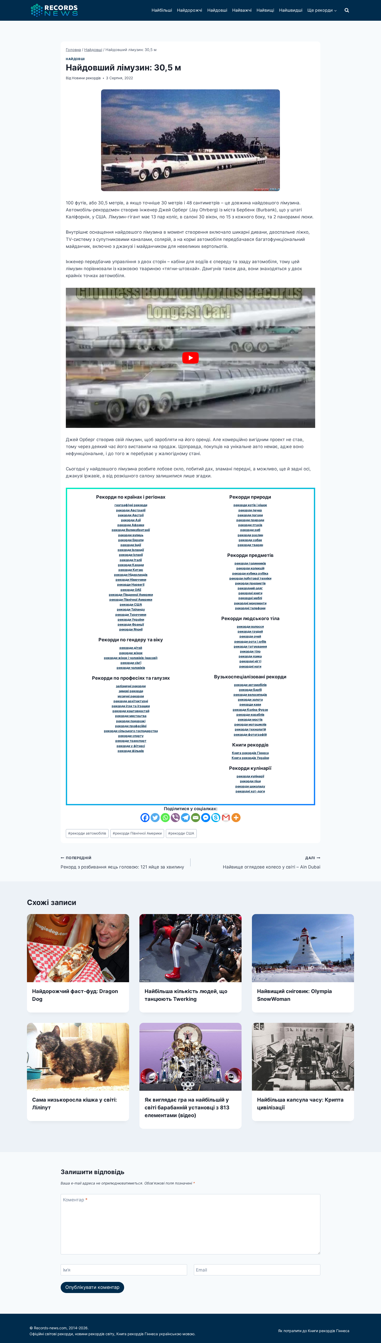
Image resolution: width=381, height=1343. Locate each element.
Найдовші (217, 10)
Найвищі (265, 10)
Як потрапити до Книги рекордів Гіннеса (313, 1330)
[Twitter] (155, 817)
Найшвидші (290, 10)
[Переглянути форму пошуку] (346, 10)
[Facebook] (145, 817)
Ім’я (66, 1270)
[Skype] (215, 817)
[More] (236, 817)
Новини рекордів (86, 78)
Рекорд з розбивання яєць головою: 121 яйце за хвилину (122, 863)
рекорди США (181, 833)
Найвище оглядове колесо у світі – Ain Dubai (271, 863)
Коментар (75, 1199)
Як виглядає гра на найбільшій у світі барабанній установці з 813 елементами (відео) (187, 1107)
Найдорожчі (189, 10)
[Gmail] (225, 817)
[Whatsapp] (165, 817)
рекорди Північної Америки (137, 833)
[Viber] (175, 817)
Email (201, 1270)
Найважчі (242, 10)
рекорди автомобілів (87, 833)
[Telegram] (185, 817)
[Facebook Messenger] (205, 817)
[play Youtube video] (190, 358)
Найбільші (162, 10)
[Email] (195, 817)
